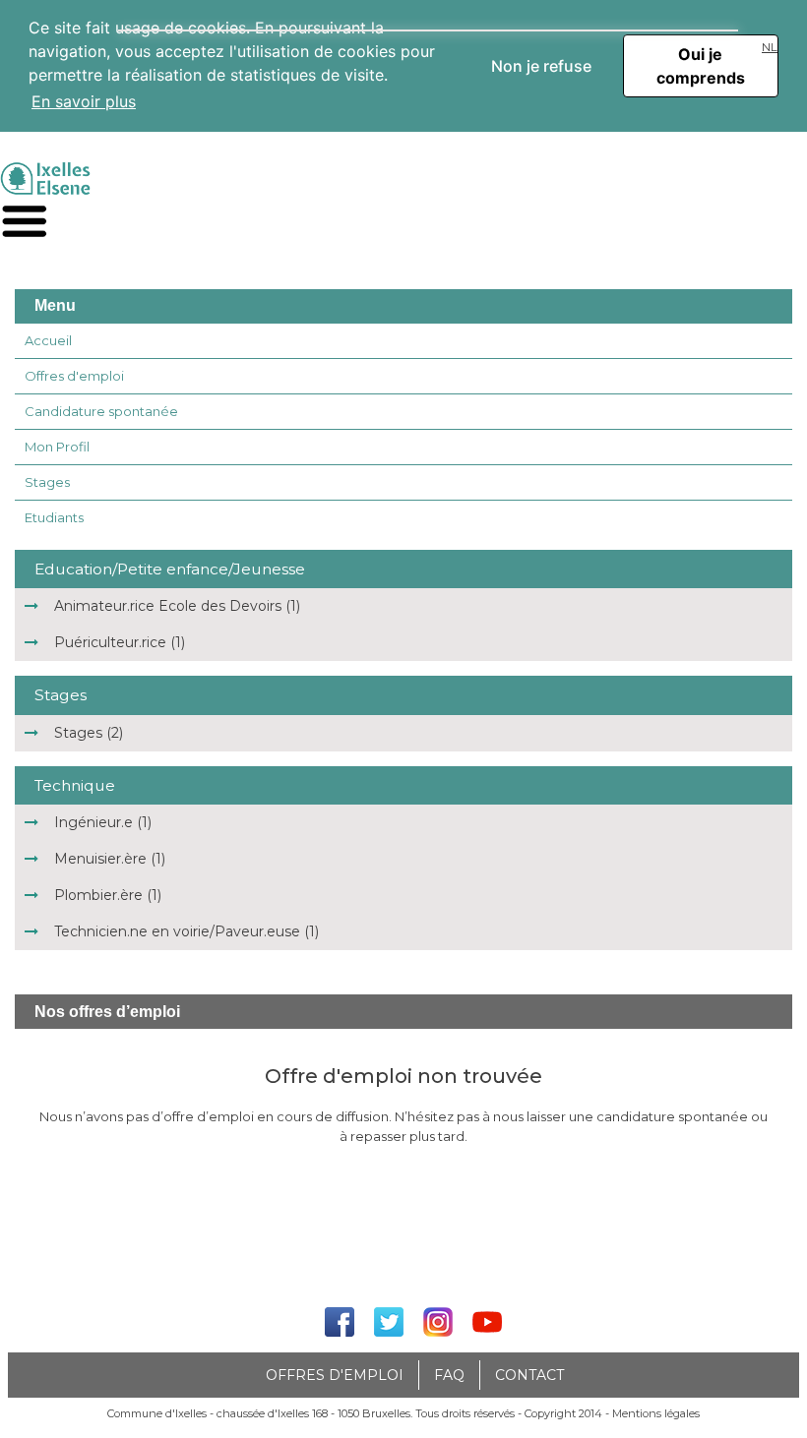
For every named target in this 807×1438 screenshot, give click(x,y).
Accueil (48, 340)
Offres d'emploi (74, 376)
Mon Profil (57, 446)
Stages (47, 482)
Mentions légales (656, 1413)
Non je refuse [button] (541, 66)
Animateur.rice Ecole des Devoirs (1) (177, 606)
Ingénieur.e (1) (103, 822)
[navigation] (24, 222)
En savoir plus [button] (83, 101)
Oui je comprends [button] (700, 66)
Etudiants (54, 517)
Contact (529, 1375)
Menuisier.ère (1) (109, 859)
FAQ (449, 1375)
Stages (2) (88, 733)
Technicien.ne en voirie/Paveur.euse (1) (186, 931)
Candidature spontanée (101, 411)
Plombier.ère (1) (107, 895)
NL (769, 47)
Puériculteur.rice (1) (119, 642)
